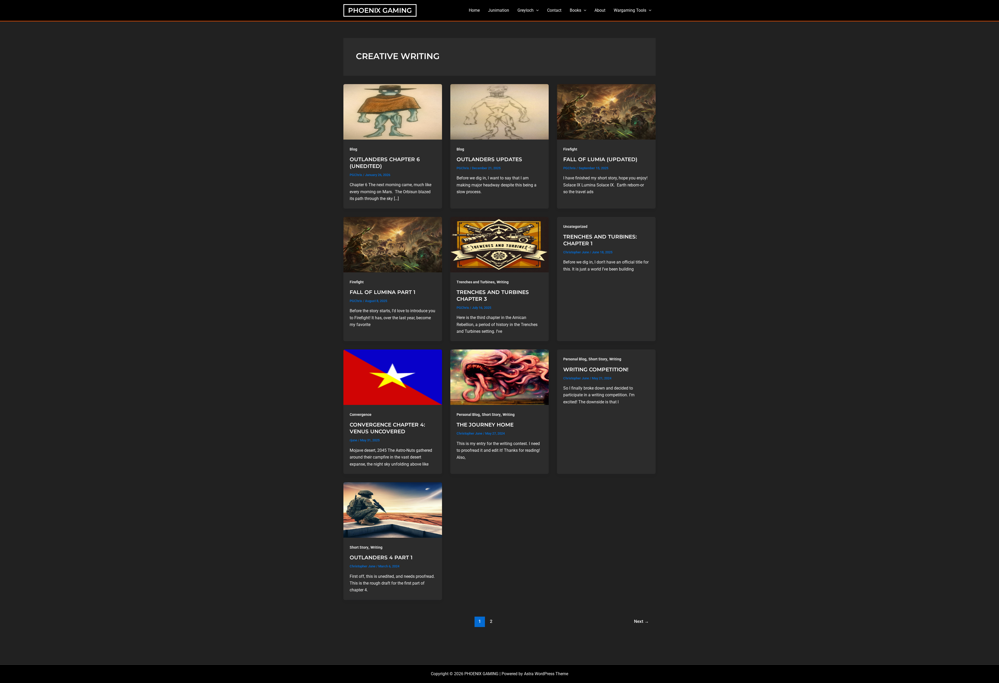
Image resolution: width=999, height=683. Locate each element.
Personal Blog (468, 414)
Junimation (498, 10)
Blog (353, 149)
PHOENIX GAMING (380, 10)
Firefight (570, 149)
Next (641, 621)
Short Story (491, 414)
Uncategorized (575, 226)
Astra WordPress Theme (546, 673)
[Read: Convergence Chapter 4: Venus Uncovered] (392, 376)
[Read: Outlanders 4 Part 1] (392, 509)
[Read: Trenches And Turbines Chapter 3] (499, 244)
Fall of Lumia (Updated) (600, 159)
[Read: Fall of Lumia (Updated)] (606, 111)
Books (575, 10)
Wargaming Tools (630, 10)
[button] (536, 10)
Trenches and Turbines (476, 282)
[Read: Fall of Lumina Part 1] (392, 244)
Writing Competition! (596, 369)
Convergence (361, 414)
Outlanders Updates (489, 159)
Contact (554, 10)
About (599, 10)
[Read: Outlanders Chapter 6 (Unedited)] (392, 111)
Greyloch (525, 10)
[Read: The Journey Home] (499, 376)
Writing (503, 282)
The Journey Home (485, 425)
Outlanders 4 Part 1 (381, 557)
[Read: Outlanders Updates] (499, 111)
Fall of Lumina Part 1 (382, 292)
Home (474, 10)
